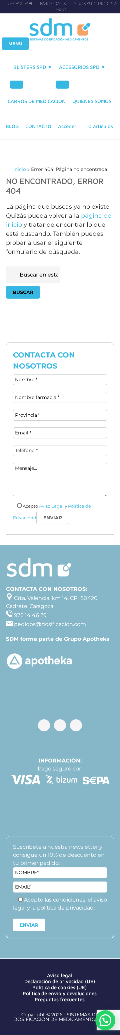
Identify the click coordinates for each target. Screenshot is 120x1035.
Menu (15, 43)
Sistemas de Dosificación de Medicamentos (60, 30)
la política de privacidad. (63, 908)
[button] (105, 1020)
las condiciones (65, 900)
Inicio (19, 169)
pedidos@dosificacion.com (49, 624)
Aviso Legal (51, 506)
